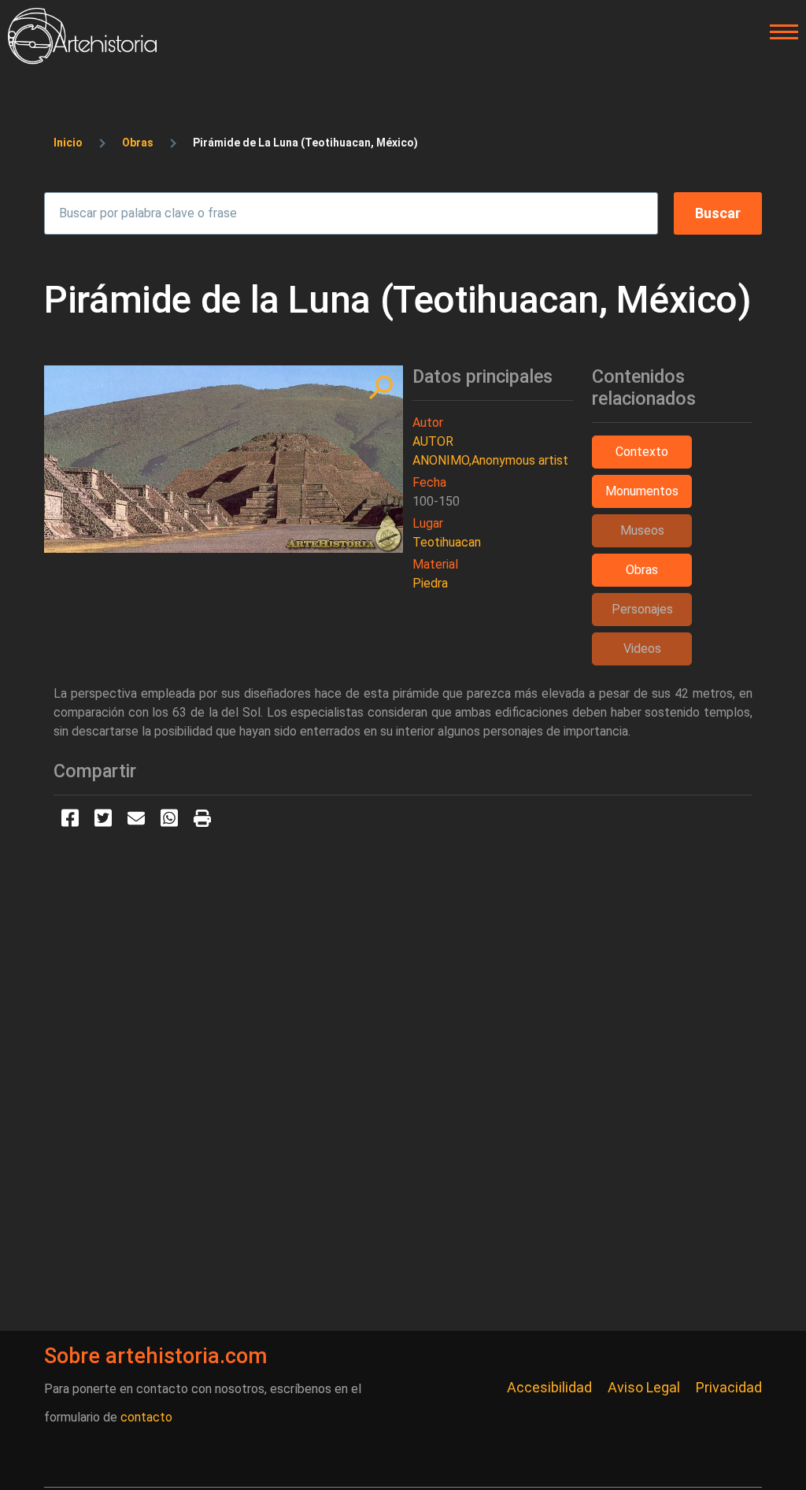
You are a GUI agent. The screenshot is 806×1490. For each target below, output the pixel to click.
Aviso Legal (644, 1387)
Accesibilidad (549, 1387)
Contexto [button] (642, 451)
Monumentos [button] (641, 491)
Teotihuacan (446, 542)
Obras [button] (642, 569)
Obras (137, 142)
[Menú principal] (779, 32)
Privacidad (729, 1387)
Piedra (430, 583)
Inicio (68, 142)
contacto (146, 1417)
